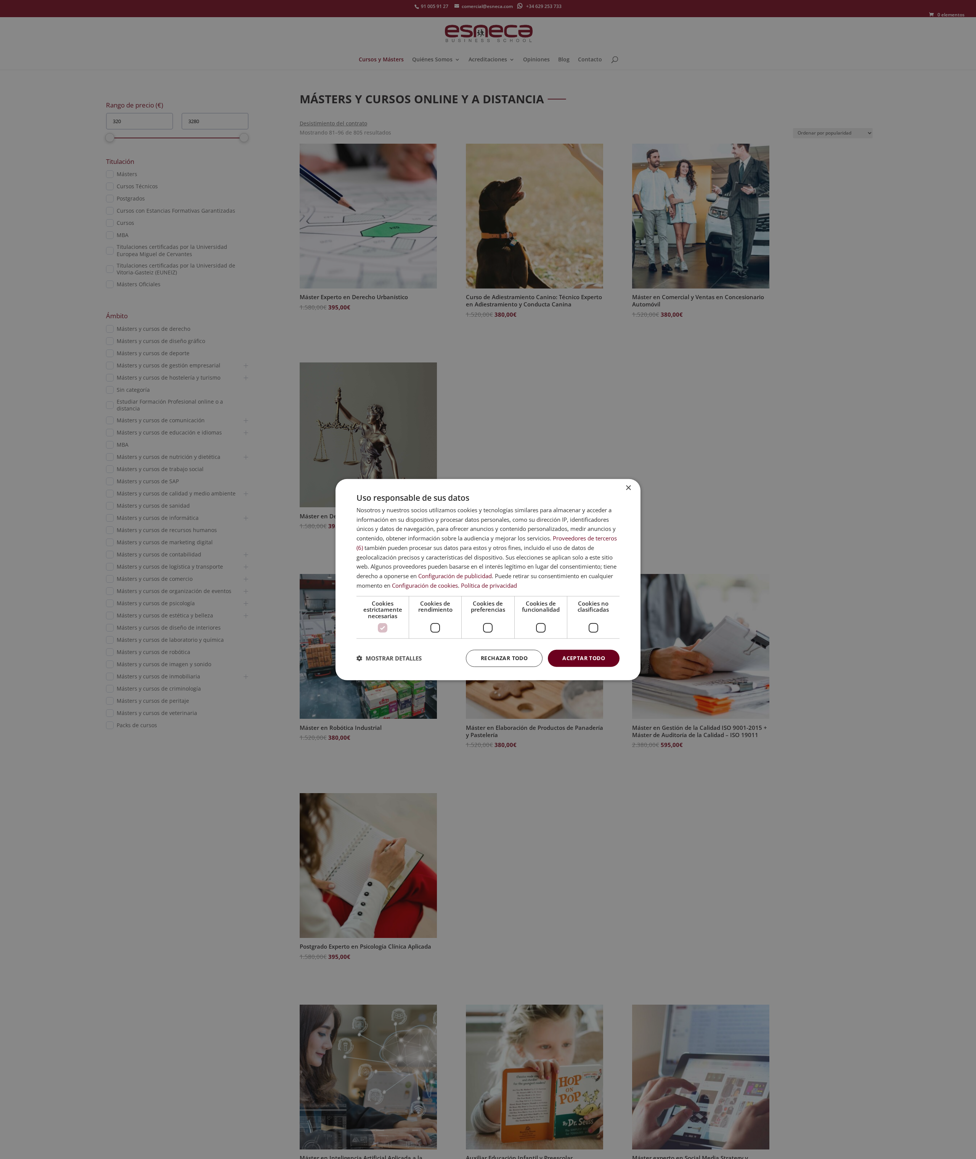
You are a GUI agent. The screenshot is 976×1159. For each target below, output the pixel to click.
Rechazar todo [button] (504, 658)
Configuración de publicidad (455, 576)
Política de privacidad (489, 585)
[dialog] (488, 579)
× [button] (628, 488)
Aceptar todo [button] (583, 658)
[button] (389, 658)
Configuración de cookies (425, 585)
